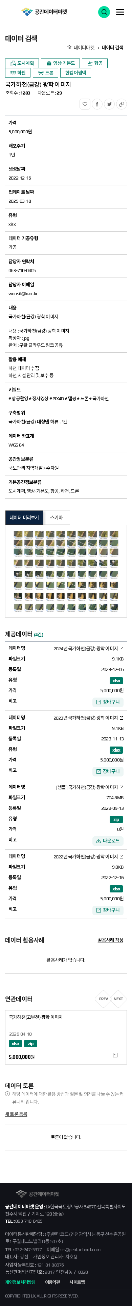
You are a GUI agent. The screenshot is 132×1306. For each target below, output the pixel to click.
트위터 (114, 102)
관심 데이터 (115, 1055)
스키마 (56, 517)
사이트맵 (77, 1282)
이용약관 (52, 1282)
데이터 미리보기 (24, 517)
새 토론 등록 (16, 1114)
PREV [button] (103, 999)
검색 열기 (104, 12)
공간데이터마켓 (44, 11)
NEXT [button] (118, 999)
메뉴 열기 (120, 12)
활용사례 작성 (110, 940)
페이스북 (102, 102)
